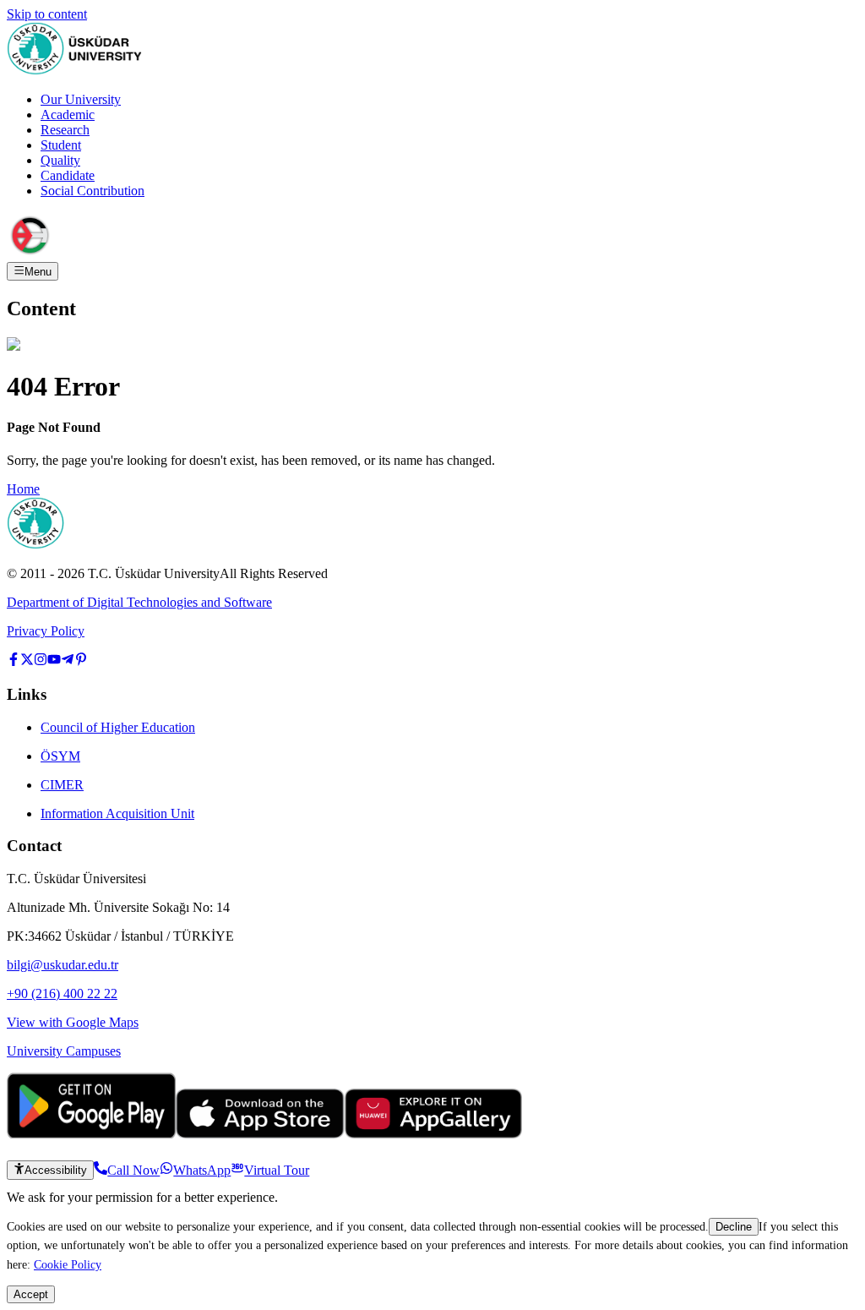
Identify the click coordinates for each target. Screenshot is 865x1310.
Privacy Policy (45, 631)
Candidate (68, 175)
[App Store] (260, 1134)
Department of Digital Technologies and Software (139, 602)
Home (23, 489)
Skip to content (47, 14)
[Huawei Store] (433, 1134)
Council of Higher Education (118, 727)
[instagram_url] (40, 661)
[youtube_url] (54, 661)
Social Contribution (92, 190)
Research (65, 130)
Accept (31, 1294)
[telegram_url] (67, 661)
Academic (68, 114)
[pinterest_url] (81, 661)
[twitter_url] (27, 661)
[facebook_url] (13, 661)
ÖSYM (60, 756)
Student (61, 145)
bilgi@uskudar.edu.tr (62, 965)
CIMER (62, 785)
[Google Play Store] (91, 1134)
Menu (38, 271)
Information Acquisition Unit (117, 813)
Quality (60, 160)
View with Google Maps (73, 1022)
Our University (81, 99)
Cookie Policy (67, 1264)
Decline (733, 1226)
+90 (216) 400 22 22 (62, 993)
